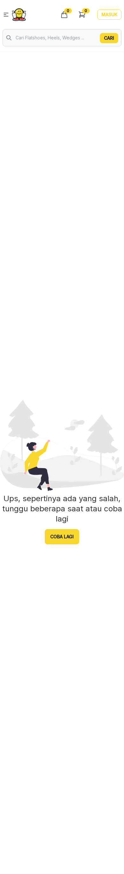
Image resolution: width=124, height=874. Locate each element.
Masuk (109, 14)
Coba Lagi (62, 536)
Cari (109, 38)
